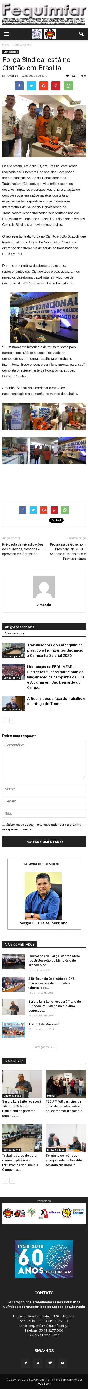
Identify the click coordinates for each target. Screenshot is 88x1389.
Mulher (51, 1095)
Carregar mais (42, 1047)
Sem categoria (11, 51)
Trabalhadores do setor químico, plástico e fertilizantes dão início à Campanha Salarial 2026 (55, 650)
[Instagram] (37, 1363)
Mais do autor (14, 633)
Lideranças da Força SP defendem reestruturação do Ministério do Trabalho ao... (54, 960)
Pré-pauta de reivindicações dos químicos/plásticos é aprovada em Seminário (23, 549)
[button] (81, 34)
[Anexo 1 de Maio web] (13, 1030)
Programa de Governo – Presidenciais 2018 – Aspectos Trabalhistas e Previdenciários (68, 551)
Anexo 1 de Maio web (43, 1024)
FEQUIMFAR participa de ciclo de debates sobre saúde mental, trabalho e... (65, 1106)
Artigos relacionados (19, 627)
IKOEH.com (44, 1384)
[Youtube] (62, 1363)
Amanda (12, 75)
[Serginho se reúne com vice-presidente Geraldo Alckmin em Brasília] (66, 1137)
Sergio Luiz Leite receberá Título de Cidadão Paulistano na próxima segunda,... (54, 1006)
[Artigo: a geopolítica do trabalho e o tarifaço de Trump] (13, 703)
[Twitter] (50, 1363)
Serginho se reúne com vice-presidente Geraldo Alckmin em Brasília (64, 1160)
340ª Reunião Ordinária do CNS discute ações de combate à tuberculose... (51, 983)
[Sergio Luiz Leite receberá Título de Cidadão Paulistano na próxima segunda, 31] (13, 1007)
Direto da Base (12, 1095)
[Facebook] (25, 1363)
